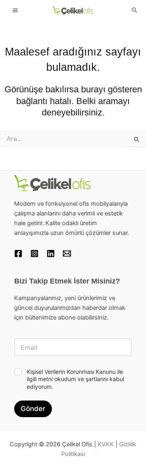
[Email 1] (67, 253)
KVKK (106, 444)
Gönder (33, 409)
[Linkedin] (51, 253)
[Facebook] (18, 253)
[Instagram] (34, 253)
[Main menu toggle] (15, 10)
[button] (134, 10)
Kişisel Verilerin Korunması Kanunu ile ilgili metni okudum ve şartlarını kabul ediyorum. (75, 379)
